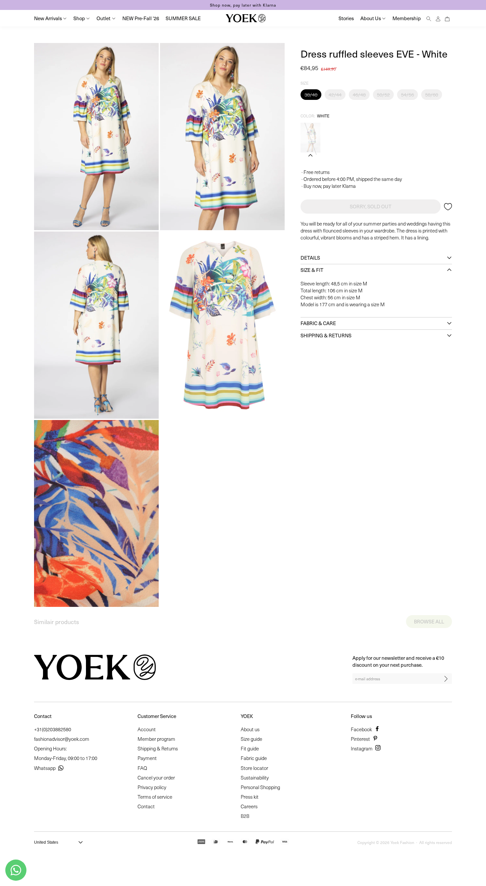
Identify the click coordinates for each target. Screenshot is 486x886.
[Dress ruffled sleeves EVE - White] (310, 137)
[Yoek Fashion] (245, 18)
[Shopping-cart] (447, 18)
